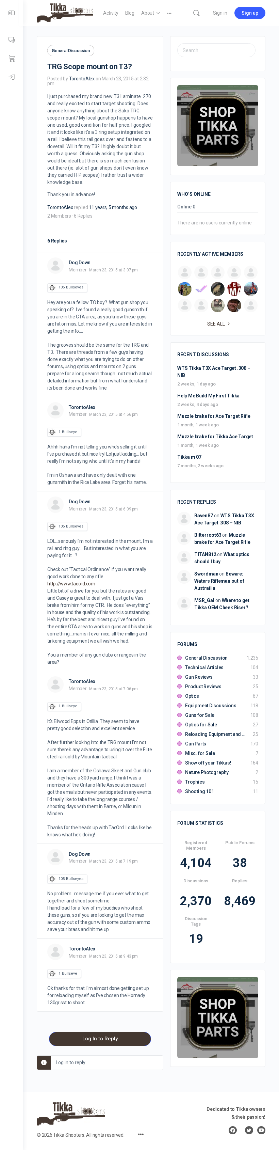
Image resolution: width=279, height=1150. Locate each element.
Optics (192, 696)
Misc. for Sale (200, 753)
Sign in (220, 13)
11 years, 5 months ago (113, 207)
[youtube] (261, 1130)
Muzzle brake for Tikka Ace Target (215, 436)
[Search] (196, 13)
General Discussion (71, 50)
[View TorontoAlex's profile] (55, 410)
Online (186, 206)
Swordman (206, 574)
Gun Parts (195, 743)
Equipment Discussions (210, 705)
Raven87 (203, 515)
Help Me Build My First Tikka (208, 395)
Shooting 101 (199, 791)
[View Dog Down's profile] (55, 265)
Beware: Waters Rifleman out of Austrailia (219, 581)
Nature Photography (207, 772)
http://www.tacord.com (71, 583)
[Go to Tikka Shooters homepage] (65, 12)
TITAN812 (205, 554)
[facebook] (233, 1130)
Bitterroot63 (207, 535)
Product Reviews (203, 686)
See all (216, 324)
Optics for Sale (201, 724)
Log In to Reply (100, 1039)
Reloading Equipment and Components (215, 734)
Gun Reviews (199, 677)
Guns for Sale (199, 715)
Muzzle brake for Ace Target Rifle (213, 416)
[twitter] (249, 1130)
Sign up (250, 13)
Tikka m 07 (189, 457)
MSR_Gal (204, 600)
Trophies (194, 782)
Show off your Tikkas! (208, 763)
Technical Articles (204, 667)
